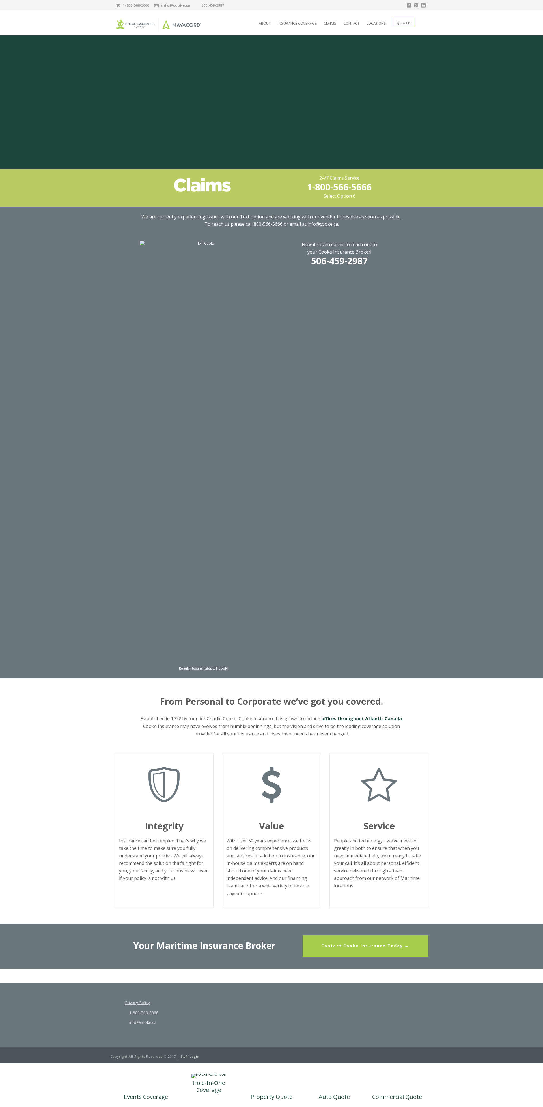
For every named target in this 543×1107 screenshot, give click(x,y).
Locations (376, 23)
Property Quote (271, 1096)
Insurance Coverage (297, 23)
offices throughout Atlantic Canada (361, 719)
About (265, 23)
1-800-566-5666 (136, 5)
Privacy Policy (137, 1002)
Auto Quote (334, 1096)
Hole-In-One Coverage (209, 1086)
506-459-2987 (212, 5)
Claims (330, 23)
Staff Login (189, 1056)
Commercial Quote (397, 1096)
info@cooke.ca (175, 5)
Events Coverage (146, 1096)
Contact (351, 23)
